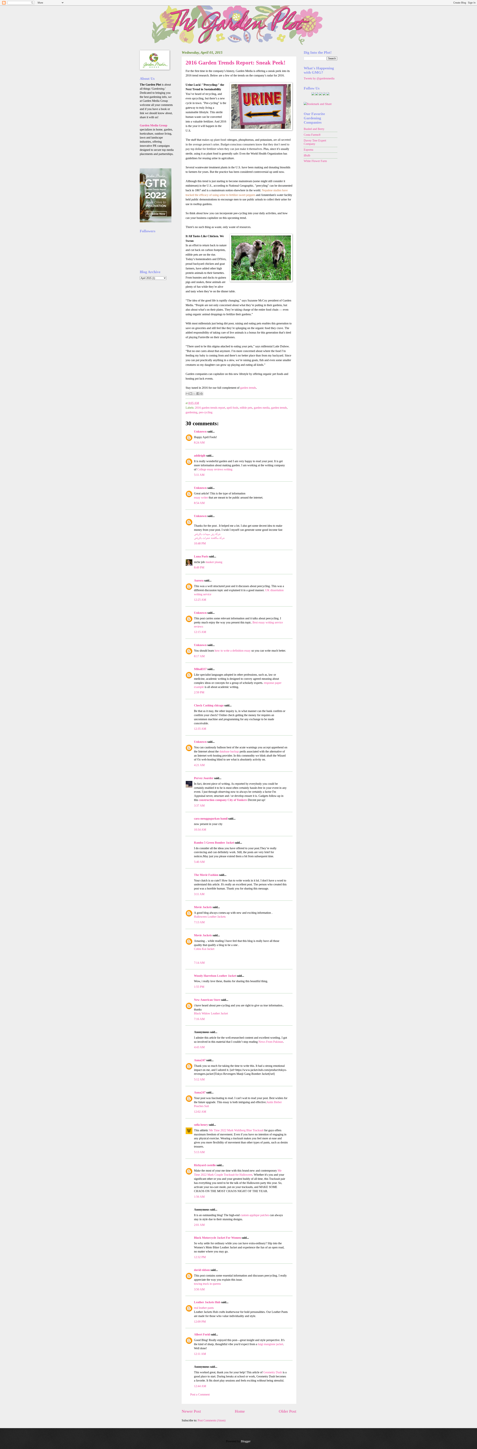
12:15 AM (200, 632)
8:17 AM (199, 656)
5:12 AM (199, 1079)
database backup (229, 751)
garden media (262, 407)
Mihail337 (200, 669)
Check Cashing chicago (209, 705)
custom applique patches (254, 1215)
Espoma (308, 149)
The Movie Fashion (206, 874)
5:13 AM (199, 1152)
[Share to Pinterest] (201, 393)
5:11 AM (199, 474)
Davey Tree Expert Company (315, 142)
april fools (232, 407)
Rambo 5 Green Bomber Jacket (214, 842)
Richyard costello (205, 1165)
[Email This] (187, 393)
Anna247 (200, 1060)
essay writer (201, 497)
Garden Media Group (153, 125)
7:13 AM (199, 922)
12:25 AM (200, 599)
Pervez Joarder (203, 778)
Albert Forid (202, 1334)
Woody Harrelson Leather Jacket (215, 975)
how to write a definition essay (233, 650)
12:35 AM (200, 728)
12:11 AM (200, 1353)
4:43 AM (199, 1047)
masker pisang (214, 562)
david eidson (202, 1270)
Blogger (245, 1441)
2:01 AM (199, 1224)
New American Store (207, 999)
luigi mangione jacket (270, 1344)
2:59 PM (199, 692)
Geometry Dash (272, 1372)
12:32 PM (200, 1257)
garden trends (248, 387)
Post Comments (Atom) (211, 1420)
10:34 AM (200, 829)
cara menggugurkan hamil (211, 818)
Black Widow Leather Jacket (211, 1013)
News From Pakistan (270, 1041)
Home (240, 1411)
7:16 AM (199, 1019)
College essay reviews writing (214, 469)
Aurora (198, 580)
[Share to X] (194, 393)
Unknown (200, 431)
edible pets (246, 407)
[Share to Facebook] (198, 393)
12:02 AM (200, 1111)
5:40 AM (199, 861)
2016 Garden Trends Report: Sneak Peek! (235, 62)
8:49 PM (199, 567)
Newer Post (191, 1411)
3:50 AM (199, 1289)
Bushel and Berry (314, 129)
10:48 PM (200, 543)
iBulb (307, 155)
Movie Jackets (203, 907)
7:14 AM (199, 962)
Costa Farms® (312, 134)
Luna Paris (201, 556)
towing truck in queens (207, 1283)
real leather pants (204, 1307)
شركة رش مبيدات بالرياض (207, 533)
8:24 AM (199, 442)
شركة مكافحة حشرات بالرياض (209, 537)
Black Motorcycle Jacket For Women (217, 1237)
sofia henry (201, 1124)
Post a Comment (200, 1394)
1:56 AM (199, 1196)
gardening (191, 412)
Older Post (287, 1411)
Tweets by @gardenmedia (319, 78)
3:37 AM (199, 805)
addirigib (200, 455)
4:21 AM (199, 765)
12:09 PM (200, 1321)
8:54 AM (199, 503)
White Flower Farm (315, 161)
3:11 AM (199, 894)
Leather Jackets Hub (207, 1302)
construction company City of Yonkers (223, 799)
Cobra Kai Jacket (204, 948)
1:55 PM (199, 986)
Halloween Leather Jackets (210, 916)
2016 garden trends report (210, 407)
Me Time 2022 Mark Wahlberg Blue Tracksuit (236, 1130)
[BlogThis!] (191, 393)
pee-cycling (205, 412)
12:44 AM (200, 1386)
